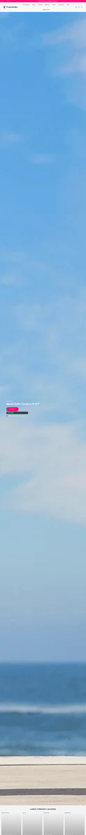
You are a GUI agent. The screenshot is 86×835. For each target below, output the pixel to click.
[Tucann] (10, 7)
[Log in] (79, 7)
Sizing (68, 4)
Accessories (61, 4)
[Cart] (81, 7)
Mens (33, 4)
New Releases (26, 4)
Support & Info (46, 9)
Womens (40, 4)
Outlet (53, 4)
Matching (47, 4)
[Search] (76, 7)
